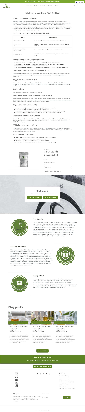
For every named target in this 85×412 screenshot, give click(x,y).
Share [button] (46, 159)
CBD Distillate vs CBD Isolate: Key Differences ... (19, 329)
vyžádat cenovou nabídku (35, 92)
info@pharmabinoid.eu (50, 197)
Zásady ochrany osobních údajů (66, 382)
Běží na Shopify (47, 410)
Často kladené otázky (64, 375)
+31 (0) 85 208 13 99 (35, 197)
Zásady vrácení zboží (64, 377)
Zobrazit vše (42, 351)
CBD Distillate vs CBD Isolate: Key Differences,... (42, 329)
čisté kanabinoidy (17, 92)
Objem (45, 165)
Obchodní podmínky (64, 384)
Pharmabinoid (41, 410)
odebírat (66, 397)
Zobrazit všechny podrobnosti (51, 171)
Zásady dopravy (62, 386)
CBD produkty (25, 92)
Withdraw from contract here (66, 380)
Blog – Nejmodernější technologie (67, 388)
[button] (29, 5)
